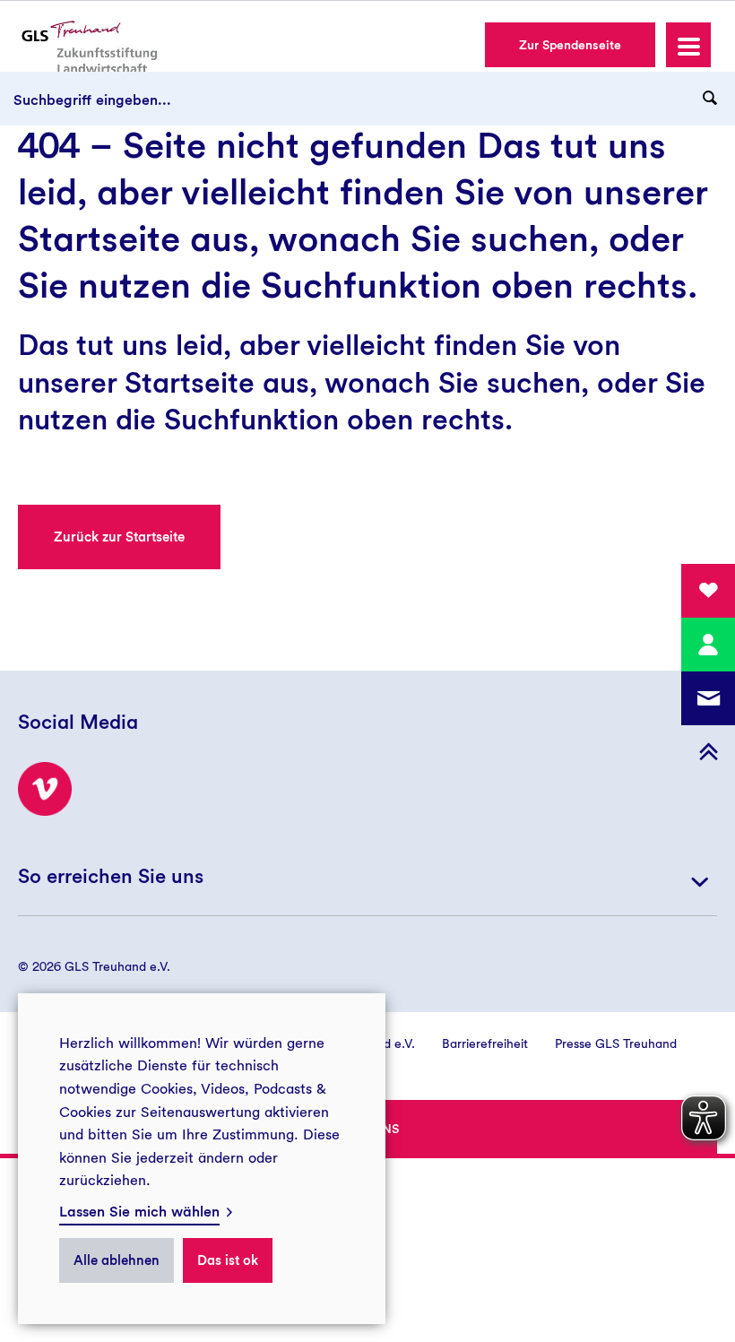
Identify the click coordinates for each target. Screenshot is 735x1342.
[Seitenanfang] (708, 752)
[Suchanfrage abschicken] (710, 99)
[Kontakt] (708, 644)
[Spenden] (708, 591)
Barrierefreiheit (485, 1043)
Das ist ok (227, 1260)
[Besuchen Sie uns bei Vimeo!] (45, 789)
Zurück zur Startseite (119, 537)
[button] (688, 44)
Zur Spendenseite (570, 45)
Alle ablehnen (117, 1260)
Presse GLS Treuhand (616, 1043)
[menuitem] (471, 1043)
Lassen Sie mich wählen (139, 1211)
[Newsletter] (708, 698)
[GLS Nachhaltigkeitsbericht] (86, 46)
